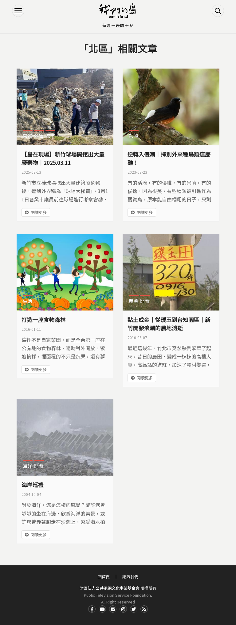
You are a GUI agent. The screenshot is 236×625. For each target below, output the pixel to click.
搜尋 (218, 11)
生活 (28, 301)
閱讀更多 (39, 212)
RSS (144, 609)
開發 (28, 135)
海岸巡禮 (33, 485)
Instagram (123, 609)
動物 (134, 135)
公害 (39, 135)
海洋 (28, 466)
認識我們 (130, 577)
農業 (134, 301)
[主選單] (18, 11)
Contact (112, 609)
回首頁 (104, 577)
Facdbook (92, 609)
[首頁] (118, 11)
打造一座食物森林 (44, 319)
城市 (50, 135)
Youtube (102, 609)
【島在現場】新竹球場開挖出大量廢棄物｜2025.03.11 (63, 158)
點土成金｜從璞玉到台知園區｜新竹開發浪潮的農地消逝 (169, 323)
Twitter (133, 609)
